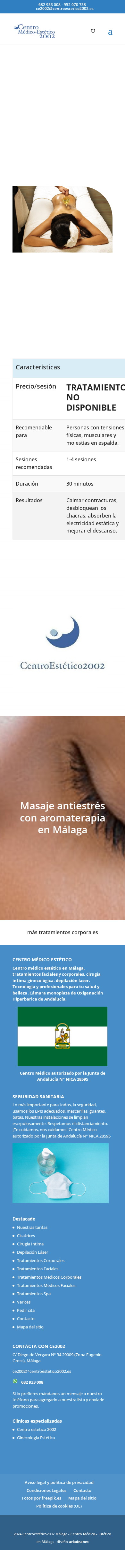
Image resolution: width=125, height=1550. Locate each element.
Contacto (26, 1318)
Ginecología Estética (36, 1437)
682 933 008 (31, 1382)
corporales (73, 974)
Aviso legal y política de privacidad (59, 1482)
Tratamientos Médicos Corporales (49, 1277)
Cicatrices (26, 1235)
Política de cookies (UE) (59, 1506)
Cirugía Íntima (30, 1244)
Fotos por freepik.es (41, 1498)
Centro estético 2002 (36, 1429)
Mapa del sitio (30, 1327)
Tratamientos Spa (34, 1294)
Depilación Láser (32, 1252)
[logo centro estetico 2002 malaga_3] (62, 690)
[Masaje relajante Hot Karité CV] (63, 251)
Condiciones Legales (46, 1490)
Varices (23, 1302)
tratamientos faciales (35, 974)
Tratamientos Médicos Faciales (46, 1285)
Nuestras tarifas (32, 1227)
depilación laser (72, 980)
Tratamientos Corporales (40, 1260)
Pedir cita (26, 1310)
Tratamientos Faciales (37, 1269)
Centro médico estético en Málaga (48, 968)
